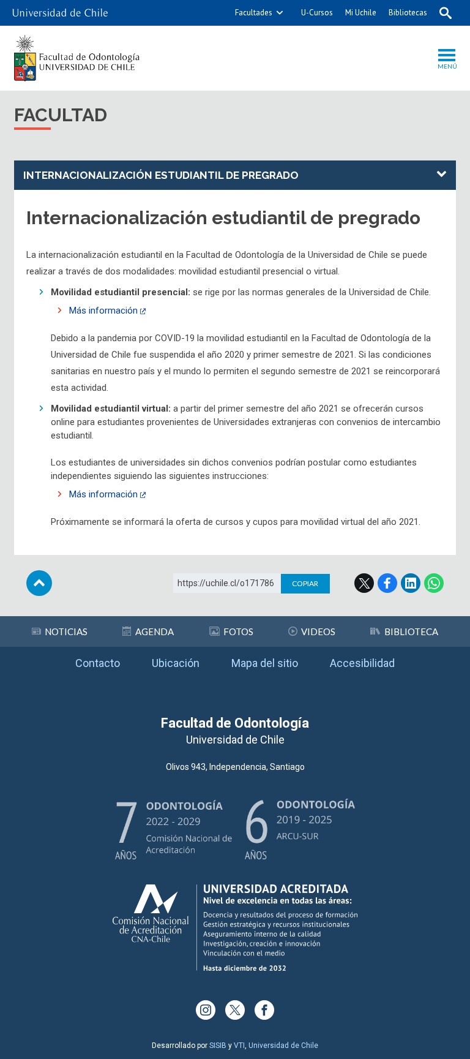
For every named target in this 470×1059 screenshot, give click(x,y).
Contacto (97, 663)
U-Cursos (317, 12)
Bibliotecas (408, 12)
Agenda (154, 631)
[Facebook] (264, 1010)
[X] (235, 1010)
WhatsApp (434, 583)
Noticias (66, 631)
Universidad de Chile (283, 1045)
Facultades (253, 12)
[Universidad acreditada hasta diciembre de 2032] (235, 927)
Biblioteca (411, 631)
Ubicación (176, 663)
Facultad (60, 115)
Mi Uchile (360, 12)
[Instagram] (205, 1010)
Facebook (387, 583)
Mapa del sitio (264, 663)
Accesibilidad (362, 663)
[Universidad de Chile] (60, 13)
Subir (39, 583)
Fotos (238, 631)
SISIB (217, 1045)
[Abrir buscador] (445, 13)
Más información (103, 310)
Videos (318, 631)
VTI (239, 1045)
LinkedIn (410, 583)
